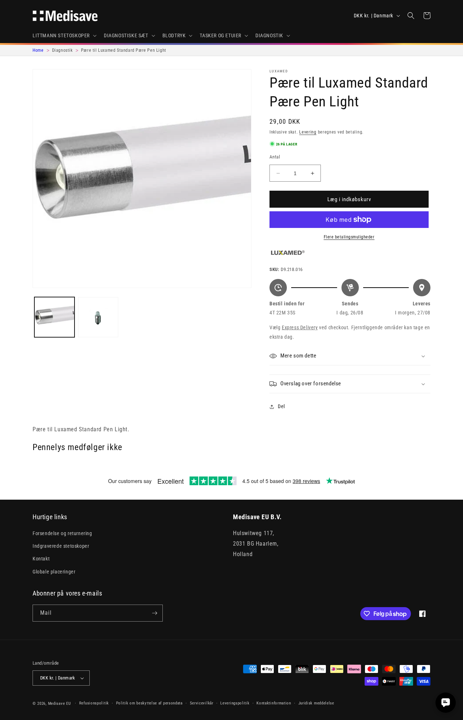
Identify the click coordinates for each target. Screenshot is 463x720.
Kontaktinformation (273, 703)
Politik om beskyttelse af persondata (149, 703)
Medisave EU (59, 703)
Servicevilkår (201, 703)
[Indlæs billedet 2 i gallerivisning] (98, 317)
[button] (63, 35)
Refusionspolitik (94, 703)
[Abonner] (154, 613)
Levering (308, 132)
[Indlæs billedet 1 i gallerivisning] (54, 317)
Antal (274, 157)
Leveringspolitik (234, 703)
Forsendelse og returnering (62, 533)
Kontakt (41, 559)
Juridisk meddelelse (316, 703)
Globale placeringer (54, 572)
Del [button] (281, 406)
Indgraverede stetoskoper (61, 546)
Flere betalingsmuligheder (349, 237)
